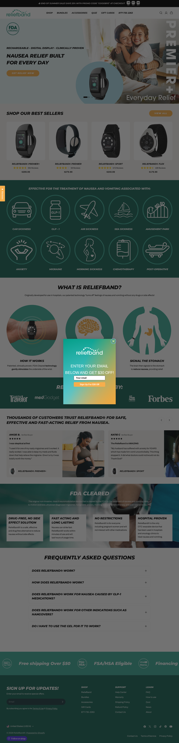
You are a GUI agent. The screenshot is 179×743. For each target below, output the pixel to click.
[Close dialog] (113, 341)
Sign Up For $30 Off (89, 384)
